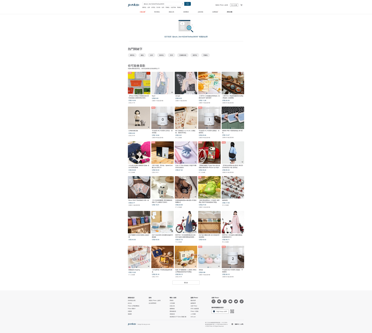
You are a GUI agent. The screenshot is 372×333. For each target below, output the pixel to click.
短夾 (163, 7)
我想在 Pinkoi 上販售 (221, 5)
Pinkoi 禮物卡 (132, 308)
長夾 (171, 55)
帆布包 (161, 55)
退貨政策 (172, 314)
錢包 (142, 55)
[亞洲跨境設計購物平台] (133, 5)
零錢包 (167, 7)
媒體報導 (193, 303)
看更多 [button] (186, 283)
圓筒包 (144, 7)
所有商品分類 (131, 300)
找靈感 (130, 311)
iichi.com (193, 316)
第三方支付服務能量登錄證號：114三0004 (216, 322)
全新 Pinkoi (194, 306)
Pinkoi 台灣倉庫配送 (133, 306)
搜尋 (187, 4)
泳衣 (151, 55)
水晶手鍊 (173, 7)
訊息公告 (172, 306)
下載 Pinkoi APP (221, 311)
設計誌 (130, 303)
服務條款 (172, 308)
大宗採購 (172, 303)
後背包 (195, 55)
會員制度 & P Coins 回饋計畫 (178, 316)
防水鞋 (158, 7)
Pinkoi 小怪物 (194, 311)
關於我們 (193, 300)
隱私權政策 (173, 311)
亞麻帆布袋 (182, 55)
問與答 (172, 300)
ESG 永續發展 (195, 308)
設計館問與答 (152, 303)
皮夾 (149, 7)
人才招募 (193, 314)
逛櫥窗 (130, 314)
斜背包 (153, 7)
